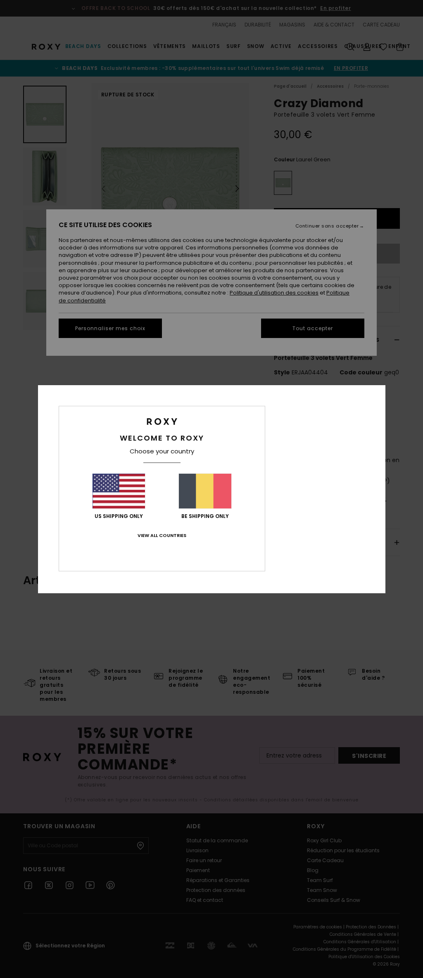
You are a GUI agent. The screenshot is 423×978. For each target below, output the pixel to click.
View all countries (162, 535)
